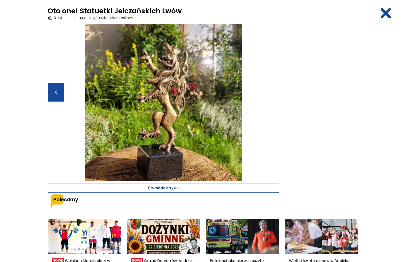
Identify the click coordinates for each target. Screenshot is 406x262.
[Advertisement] (321, 94)
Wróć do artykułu (165, 188)
